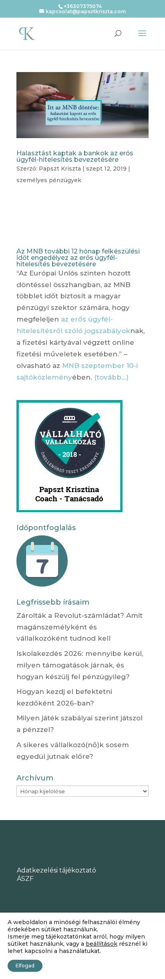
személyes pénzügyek (48, 180)
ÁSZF (25, 879)
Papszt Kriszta (60, 168)
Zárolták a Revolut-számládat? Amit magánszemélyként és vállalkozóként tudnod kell (79, 627)
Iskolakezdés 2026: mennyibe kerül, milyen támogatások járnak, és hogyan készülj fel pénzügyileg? (79, 665)
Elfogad (25, 966)
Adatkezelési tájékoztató (56, 870)
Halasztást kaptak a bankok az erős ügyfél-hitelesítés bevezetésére (74, 156)
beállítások (101, 943)
